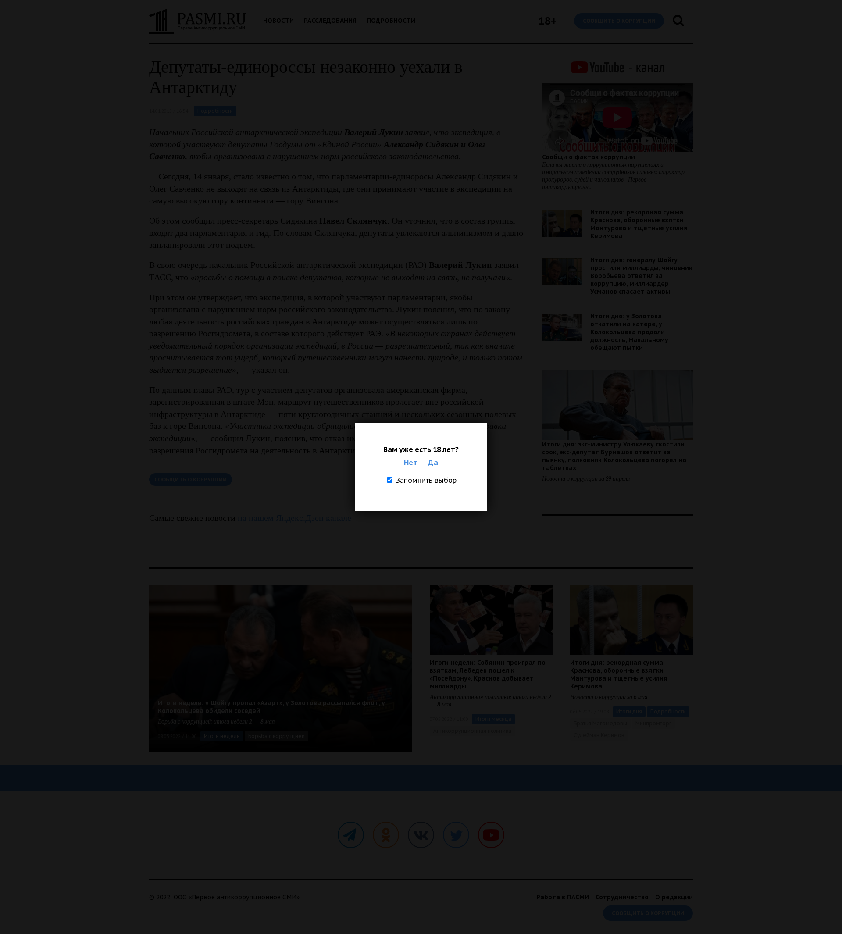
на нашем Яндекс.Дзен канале (294, 518)
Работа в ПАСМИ (562, 897)
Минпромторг (653, 723)
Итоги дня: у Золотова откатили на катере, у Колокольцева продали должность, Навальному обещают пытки (629, 332)
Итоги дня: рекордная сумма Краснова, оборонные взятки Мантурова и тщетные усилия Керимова (639, 224)
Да (433, 462)
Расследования (330, 21)
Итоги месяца (493, 719)
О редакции (674, 897)
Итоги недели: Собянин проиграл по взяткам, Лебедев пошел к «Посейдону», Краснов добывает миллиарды (488, 674)
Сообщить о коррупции (619, 21)
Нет (410, 462)
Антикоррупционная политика (472, 730)
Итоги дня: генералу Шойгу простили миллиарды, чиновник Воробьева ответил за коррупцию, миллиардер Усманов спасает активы (641, 276)
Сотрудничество (622, 897)
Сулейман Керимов (599, 735)
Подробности (391, 21)
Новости (278, 21)
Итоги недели (222, 736)
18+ (548, 21)
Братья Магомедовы (600, 723)
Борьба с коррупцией (276, 736)
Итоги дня (629, 711)
